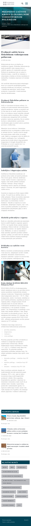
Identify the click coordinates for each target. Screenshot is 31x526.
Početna (4, 23)
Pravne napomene (6, 520)
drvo (12, 467)
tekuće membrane (8, 500)
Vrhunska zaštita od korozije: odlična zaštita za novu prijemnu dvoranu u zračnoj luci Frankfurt (17, 431)
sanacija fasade (7, 496)
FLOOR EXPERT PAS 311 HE (10, 471)
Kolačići (26, 520)
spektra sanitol (21, 496)
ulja (19, 505)
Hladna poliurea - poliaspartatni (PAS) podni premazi (14, 482)
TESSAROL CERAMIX (8, 505)
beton (5, 467)
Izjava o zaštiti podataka (8, 522)
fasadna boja (21, 467)
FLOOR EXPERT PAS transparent (12, 476)
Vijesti (8, 23)
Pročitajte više (5, 423)
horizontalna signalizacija (11, 487)
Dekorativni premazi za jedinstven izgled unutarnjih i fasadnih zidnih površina (18, 446)
